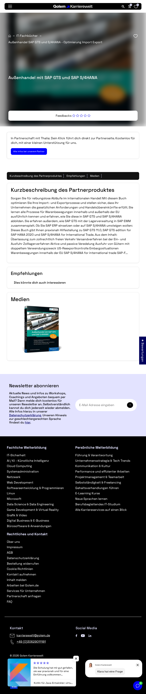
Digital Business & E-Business (28, 521)
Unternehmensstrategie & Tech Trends (102, 461)
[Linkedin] (90, 635)
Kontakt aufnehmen (21, 574)
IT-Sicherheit (16, 455)
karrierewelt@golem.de (33, 635)
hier (27, 422)
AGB (10, 553)
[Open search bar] (123, 6)
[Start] (9, 36)
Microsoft (14, 499)
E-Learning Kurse (87, 493)
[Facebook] (76, 635)
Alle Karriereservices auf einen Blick (101, 510)
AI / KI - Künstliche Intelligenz (28, 461)
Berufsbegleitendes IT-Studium (97, 504)
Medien (94, 176)
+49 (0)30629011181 (31, 642)
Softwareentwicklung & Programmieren (35, 488)
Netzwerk (14, 477)
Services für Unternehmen (26, 591)
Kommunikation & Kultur (92, 466)
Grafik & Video (17, 515)
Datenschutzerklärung (25, 415)
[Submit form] (130, 405)
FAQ (9, 602)
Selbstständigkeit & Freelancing (98, 482)
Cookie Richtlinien (20, 569)
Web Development (20, 482)
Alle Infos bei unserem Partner (28, 151)
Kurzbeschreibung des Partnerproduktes (36, 176)
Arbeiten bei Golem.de (23, 585)
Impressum (15, 547)
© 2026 (26, 655)
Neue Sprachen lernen (91, 499)
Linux (11, 493)
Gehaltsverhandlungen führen (97, 488)
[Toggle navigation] (10, 6)
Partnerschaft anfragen (24, 596)
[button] (73, 116)
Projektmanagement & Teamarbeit (99, 477)
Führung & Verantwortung (94, 455)
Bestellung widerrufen (23, 564)
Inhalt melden (17, 580)
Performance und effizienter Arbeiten (102, 471)
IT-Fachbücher (27, 36)
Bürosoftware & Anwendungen (29, 526)
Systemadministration (23, 471)
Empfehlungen (76, 176)
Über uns (13, 542)
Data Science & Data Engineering (30, 504)
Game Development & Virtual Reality (33, 510)
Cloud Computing (19, 466)
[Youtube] (83, 635)
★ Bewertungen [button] (143, 350)
